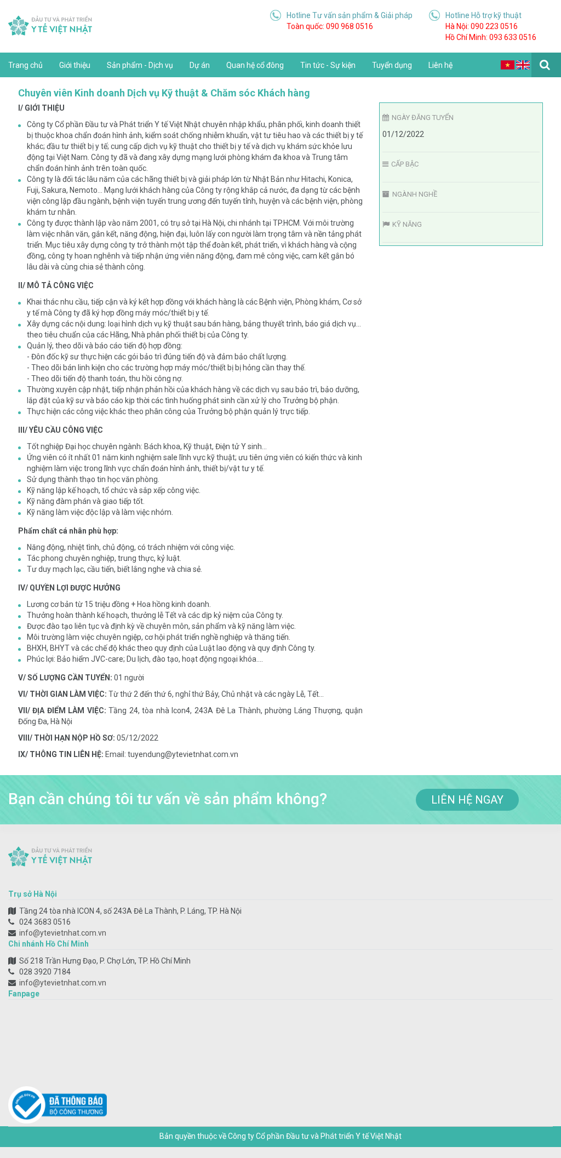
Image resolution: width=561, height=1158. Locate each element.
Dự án (200, 65)
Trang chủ (25, 65)
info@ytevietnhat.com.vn (62, 932)
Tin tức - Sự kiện (328, 65)
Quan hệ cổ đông (255, 65)
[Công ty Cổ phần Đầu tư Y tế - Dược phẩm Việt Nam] (50, 24)
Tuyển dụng (392, 65)
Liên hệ (440, 65)
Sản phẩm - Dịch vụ (140, 65)
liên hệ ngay (467, 799)
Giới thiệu (74, 65)
